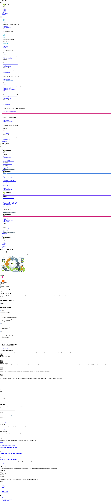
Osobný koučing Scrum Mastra (7, 65)
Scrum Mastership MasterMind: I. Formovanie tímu (10, 64)
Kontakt (3, 12)
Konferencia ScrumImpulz (5, 13)
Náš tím (4, 10)
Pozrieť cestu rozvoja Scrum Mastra (8, 80)
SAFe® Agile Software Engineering (8, 119)
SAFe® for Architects (6, 120)
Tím (2, 18)
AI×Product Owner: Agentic (7, 110)
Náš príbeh (4, 9)
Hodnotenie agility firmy (6, 139)
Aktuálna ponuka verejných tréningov (7, 493)
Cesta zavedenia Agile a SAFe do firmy (8, 232)
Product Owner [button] (4, 191)
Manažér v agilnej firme (6, 127)
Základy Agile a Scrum (6, 25)
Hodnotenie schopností (6, 72)
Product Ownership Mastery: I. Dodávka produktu (10, 96)
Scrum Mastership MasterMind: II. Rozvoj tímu (9, 181)
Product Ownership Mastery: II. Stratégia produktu (10, 203)
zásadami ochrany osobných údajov (9, 415)
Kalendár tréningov (4, 141)
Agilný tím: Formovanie (6, 160)
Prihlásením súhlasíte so (4, 473)
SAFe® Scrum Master (6, 79)
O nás (2, 236)
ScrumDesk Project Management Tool (7, 499)
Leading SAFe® (5, 47)
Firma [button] (3, 213)
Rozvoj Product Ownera (5, 492)
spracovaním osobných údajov (12, 473)
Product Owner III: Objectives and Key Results (9, 89)
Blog (2, 247)
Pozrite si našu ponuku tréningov (4, 348)
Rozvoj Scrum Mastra (5, 491)
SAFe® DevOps (5, 46)
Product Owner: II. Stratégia (7, 88)
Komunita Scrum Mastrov (7, 66)
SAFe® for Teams (5, 168)
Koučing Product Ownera (7, 97)
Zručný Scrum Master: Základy (7, 57)
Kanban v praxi (5, 26)
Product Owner (4, 81)
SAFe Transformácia (6, 219)
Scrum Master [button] (4, 170)
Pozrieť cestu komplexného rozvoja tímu (9, 48)
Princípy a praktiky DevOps (7, 27)
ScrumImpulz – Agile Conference (6, 498)
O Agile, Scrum (4, 14)
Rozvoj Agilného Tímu (5, 490)
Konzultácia (3, 244)
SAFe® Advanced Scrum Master (8, 78)
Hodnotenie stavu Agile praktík (7, 40)
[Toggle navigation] (1, 2)
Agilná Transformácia (6, 133)
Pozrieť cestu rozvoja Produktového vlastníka (9, 111)
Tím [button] (2, 149)
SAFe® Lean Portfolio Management (8, 121)
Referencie (4, 11)
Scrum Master (4, 51)
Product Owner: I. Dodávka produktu (8, 87)
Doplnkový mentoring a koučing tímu (8, 33)
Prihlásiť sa (1, 474)
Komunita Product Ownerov (7, 98)
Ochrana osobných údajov (5, 500)
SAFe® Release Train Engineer (7, 188)
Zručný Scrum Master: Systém (7, 58)
